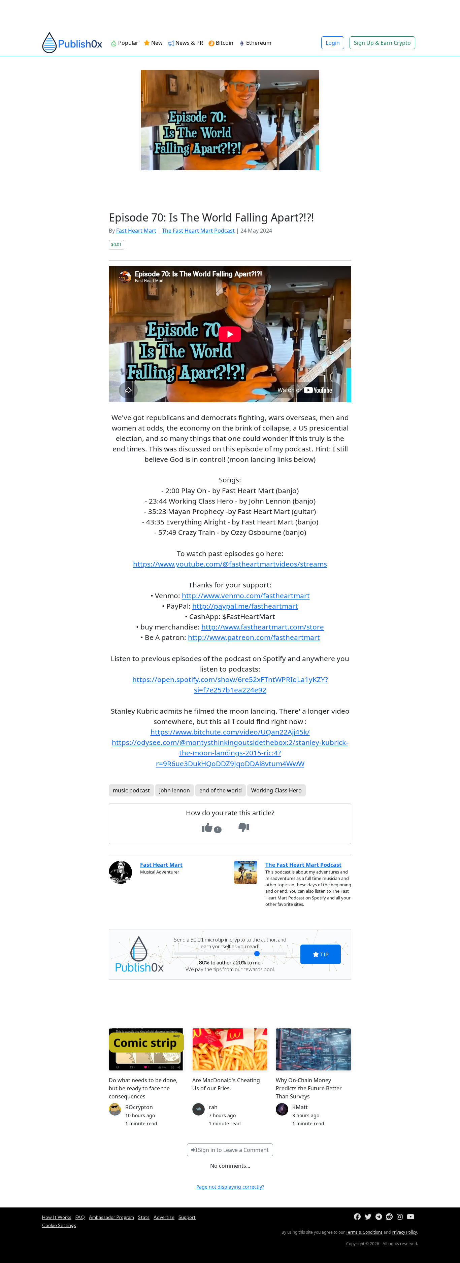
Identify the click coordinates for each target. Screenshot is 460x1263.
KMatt (300, 1107)
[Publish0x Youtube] (412, 1217)
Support (187, 1217)
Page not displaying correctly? (230, 1187)
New (156, 42)
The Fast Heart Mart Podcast (198, 230)
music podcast (131, 790)
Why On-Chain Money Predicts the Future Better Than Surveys (309, 1088)
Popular (127, 42)
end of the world (220, 790)
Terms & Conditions (364, 1232)
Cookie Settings (59, 1225)
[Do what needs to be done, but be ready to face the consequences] (146, 1049)
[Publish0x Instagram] (401, 1217)
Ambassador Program (111, 1217)
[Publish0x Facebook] (358, 1217)
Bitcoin (224, 42)
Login (333, 42)
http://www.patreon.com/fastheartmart (254, 637)
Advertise (164, 1217)
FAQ (80, 1217)
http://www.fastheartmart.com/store (262, 627)
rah (213, 1107)
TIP (324, 954)
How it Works (56, 1217)
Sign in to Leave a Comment (233, 1150)
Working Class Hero (276, 790)
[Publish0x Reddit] (390, 1217)
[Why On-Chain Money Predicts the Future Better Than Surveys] (313, 1049)
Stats (144, 1217)
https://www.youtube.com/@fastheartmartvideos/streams (230, 564)
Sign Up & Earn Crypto (382, 42)
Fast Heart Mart (136, 230)
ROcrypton (139, 1107)
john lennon (174, 790)
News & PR (188, 42)
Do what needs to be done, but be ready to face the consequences (143, 1088)
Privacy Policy (404, 1232)
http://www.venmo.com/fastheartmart (246, 595)
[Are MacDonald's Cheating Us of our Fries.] (230, 1049)
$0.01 (116, 244)
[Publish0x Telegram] (380, 1217)
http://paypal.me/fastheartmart (245, 606)
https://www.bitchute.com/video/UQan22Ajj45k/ (230, 732)
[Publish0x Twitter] (369, 1217)
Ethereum (258, 42)
